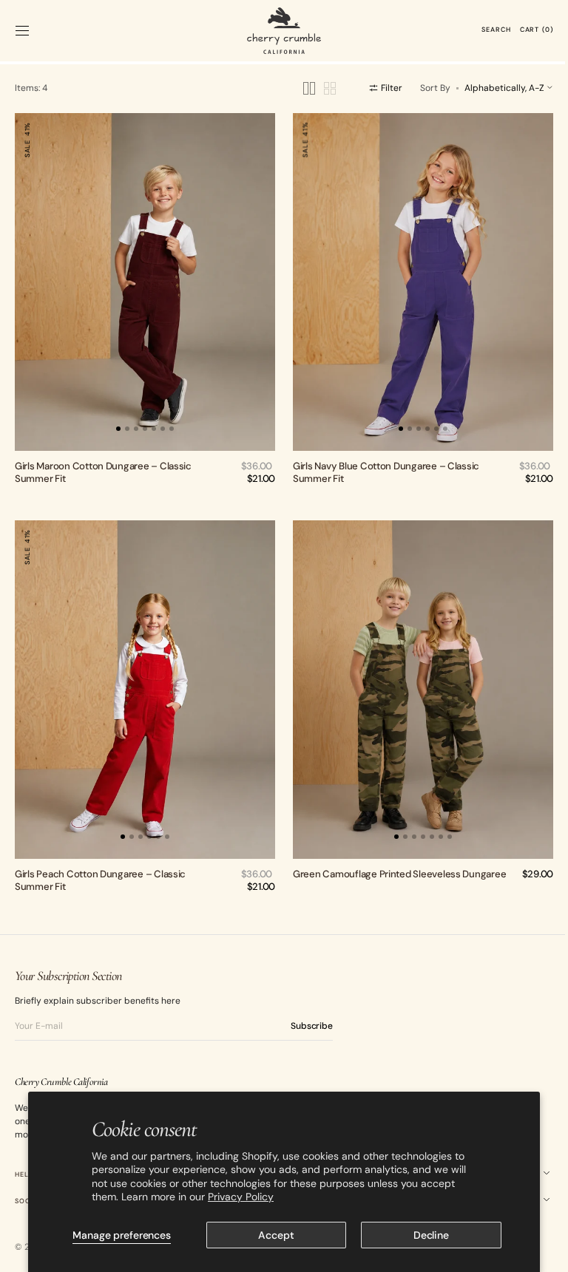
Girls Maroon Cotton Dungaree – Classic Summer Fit (103, 464)
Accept (270, 1235)
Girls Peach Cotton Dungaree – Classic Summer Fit (100, 866)
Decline (422, 1235)
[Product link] (142, 278)
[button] (22, 30)
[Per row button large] (298, 88)
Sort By (424, 88)
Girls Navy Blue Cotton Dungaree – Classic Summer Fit (381, 464)
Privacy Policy (235, 1196)
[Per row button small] (319, 88)
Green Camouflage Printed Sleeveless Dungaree (394, 860)
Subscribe (312, 1011)
